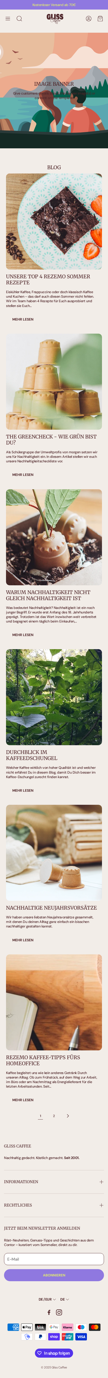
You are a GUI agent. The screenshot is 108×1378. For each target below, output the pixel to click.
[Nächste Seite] (67, 1116)
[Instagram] (59, 1312)
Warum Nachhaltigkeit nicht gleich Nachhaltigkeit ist (48, 595)
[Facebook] (49, 1312)
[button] (8, 18)
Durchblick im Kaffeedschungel (31, 755)
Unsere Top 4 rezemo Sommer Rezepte (48, 279)
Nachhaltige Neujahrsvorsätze (51, 908)
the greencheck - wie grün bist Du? (51, 439)
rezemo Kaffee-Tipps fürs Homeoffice (43, 1060)
